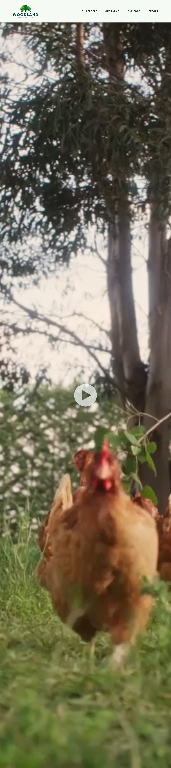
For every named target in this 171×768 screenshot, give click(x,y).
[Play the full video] (85, 395)
